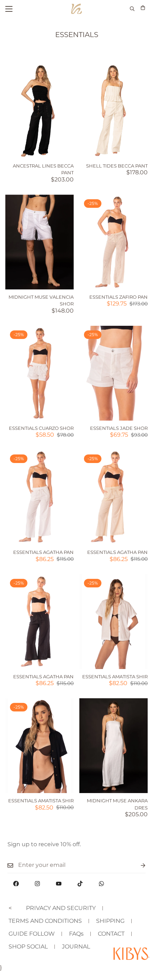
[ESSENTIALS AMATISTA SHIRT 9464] (39, 745)
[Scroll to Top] (140, 934)
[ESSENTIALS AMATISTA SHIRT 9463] (113, 621)
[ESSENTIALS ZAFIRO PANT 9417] (113, 242)
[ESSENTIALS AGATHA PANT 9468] (113, 497)
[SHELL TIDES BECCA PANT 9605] (113, 110)
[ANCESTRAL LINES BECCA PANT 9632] (39, 110)
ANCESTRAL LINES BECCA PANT (43, 169)
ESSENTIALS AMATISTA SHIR (115, 676)
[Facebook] (16, 883)
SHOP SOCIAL (28, 946)
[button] (143, 9)
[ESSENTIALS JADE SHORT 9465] (113, 373)
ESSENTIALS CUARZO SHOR (41, 428)
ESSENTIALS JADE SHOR (119, 428)
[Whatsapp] (101, 883)
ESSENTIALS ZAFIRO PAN (118, 297)
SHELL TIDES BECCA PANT (117, 166)
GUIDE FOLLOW (32, 933)
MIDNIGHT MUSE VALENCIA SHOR (41, 300)
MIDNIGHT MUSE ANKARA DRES (117, 804)
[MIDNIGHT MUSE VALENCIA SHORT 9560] (39, 242)
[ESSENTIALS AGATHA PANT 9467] (39, 497)
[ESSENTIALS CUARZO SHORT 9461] (39, 373)
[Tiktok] (80, 883)
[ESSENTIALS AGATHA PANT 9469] (39, 621)
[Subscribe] (137, 865)
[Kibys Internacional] (76, 8)
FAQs (76, 933)
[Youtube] (58, 883)
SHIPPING (110, 920)
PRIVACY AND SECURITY (61, 908)
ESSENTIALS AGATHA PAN (43, 552)
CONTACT (111, 933)
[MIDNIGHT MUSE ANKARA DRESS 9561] (113, 745)
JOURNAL (76, 946)
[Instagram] (37, 883)
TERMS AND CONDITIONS (45, 920)
